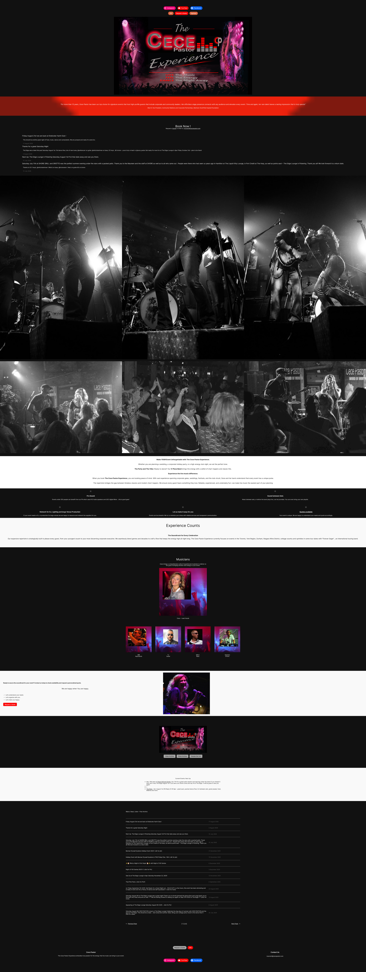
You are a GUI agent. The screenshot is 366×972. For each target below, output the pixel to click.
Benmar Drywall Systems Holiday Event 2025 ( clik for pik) (144, 851)
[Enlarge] (204, 570)
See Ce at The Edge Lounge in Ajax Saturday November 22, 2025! (146, 875)
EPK (171, 13)
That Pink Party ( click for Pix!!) (135, 882)
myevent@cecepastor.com (192, 128)
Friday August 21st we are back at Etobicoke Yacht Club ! (44, 136)
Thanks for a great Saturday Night (35, 146)
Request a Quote (181, 13)
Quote (174, 128)
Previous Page (131, 923)
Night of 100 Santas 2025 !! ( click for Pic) (139, 869)
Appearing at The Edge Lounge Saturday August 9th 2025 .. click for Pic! (148, 905)
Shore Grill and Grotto (164, 782)
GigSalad (193, 13)
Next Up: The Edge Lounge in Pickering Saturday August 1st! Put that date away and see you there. (60, 157)
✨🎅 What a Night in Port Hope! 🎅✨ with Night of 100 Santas (146, 863)
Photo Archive (182, 756)
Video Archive (169, 756)
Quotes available (306, 512)
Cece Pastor (91, 952)
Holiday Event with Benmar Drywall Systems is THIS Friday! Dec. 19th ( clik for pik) (151, 857)
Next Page (235, 923)
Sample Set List (196, 756)
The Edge (149, 789)
